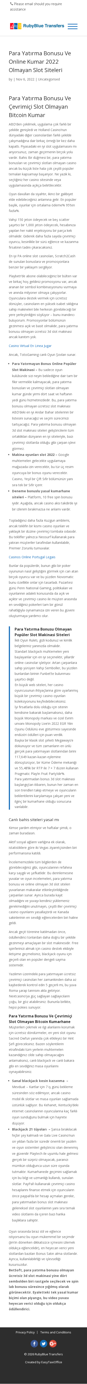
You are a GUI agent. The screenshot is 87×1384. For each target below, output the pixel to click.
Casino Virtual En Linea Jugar (30, 345)
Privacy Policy (25, 1332)
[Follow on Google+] (53, 1343)
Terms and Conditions (55, 1332)
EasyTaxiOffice (51, 1362)
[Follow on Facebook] (34, 1343)
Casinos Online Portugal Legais (32, 557)
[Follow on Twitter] (43, 1343)
